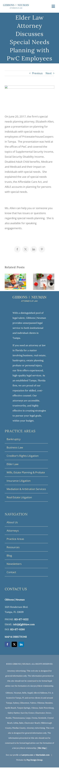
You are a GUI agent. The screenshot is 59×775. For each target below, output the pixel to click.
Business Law (15, 447)
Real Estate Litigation (19, 497)
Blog (9, 555)
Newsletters (14, 564)
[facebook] (7, 644)
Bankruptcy (14, 439)
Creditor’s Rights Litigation (23, 456)
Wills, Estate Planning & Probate (26, 472)
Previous (37, 73)
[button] (7, 281)
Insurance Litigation (19, 480)
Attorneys (13, 530)
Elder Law (12, 464)
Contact (11, 572)
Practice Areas (15, 539)
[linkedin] (21, 644)
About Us (12, 522)
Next (49, 73)
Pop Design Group (34, 760)
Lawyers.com (27, 755)
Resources (13, 547)
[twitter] (14, 644)
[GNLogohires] (16, 5)
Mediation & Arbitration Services (26, 489)
